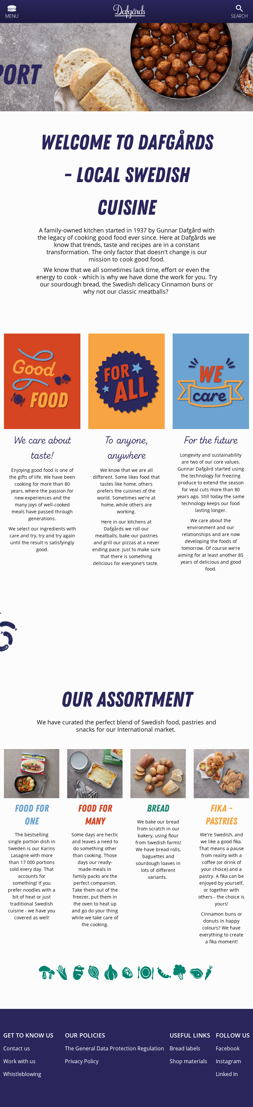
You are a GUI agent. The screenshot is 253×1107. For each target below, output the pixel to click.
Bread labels (185, 1048)
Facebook (227, 1048)
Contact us (16, 1048)
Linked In (227, 1074)
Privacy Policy (81, 1061)
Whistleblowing (22, 1074)
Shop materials (188, 1061)
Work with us (19, 1061)
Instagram (228, 1061)
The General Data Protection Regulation (114, 1048)
